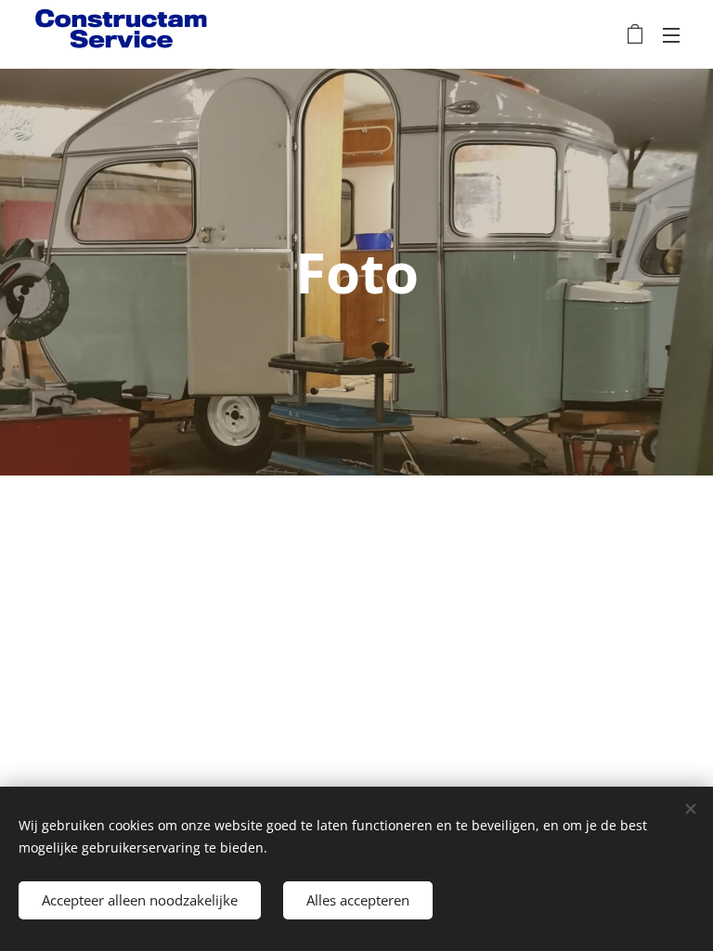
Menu (671, 34)
